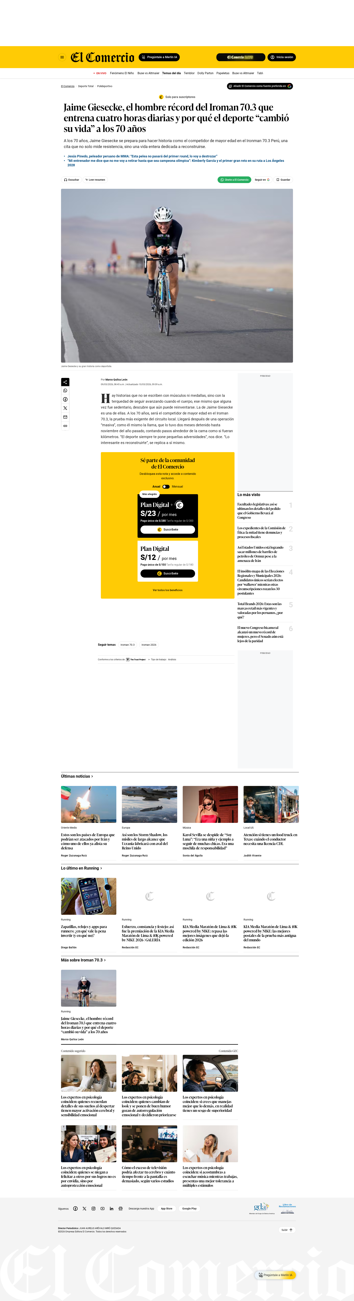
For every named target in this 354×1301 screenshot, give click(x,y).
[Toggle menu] (62, 57)
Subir (285, 1229)
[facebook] (75, 1208)
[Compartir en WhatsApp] (65, 390)
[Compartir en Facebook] (65, 399)
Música (187, 827)
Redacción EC (130, 947)
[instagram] (93, 1208)
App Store (166, 1208)
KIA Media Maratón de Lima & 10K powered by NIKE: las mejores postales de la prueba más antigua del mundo (270, 933)
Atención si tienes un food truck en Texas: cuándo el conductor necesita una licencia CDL (270, 839)
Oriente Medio (69, 827)
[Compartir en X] (65, 408)
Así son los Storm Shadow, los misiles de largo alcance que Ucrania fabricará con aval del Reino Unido (145, 841)
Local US (249, 827)
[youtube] (102, 1208)
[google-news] (120, 1208)
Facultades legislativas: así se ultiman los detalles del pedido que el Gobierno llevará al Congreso (258, 510)
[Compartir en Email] (65, 417)
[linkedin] (111, 1208)
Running (66, 919)
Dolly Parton (205, 73)
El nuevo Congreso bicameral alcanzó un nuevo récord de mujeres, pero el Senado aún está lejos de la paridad (260, 634)
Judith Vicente (252, 855)
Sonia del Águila (193, 855)
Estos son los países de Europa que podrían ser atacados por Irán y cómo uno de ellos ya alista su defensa (88, 841)
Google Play (189, 1208)
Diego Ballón (69, 947)
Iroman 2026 (149, 644)
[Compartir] (65, 382)
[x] (84, 1208)
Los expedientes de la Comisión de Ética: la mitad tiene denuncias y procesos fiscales (261, 532)
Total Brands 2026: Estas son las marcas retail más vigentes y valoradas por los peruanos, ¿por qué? (260, 610)
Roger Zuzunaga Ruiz (74, 855)
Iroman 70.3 (128, 644)
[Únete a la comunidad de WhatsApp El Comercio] (234, 179)
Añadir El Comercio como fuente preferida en (259, 86)
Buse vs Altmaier (148, 73)
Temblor (189, 73)
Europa (126, 827)
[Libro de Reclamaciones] (287, 1209)
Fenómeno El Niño (122, 73)
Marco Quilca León (116, 379)
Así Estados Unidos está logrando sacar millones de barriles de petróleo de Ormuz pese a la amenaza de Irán (260, 554)
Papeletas (222, 73)
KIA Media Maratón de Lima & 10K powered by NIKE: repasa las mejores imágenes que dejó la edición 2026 (210, 933)
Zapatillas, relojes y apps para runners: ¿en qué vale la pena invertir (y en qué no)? (84, 931)
